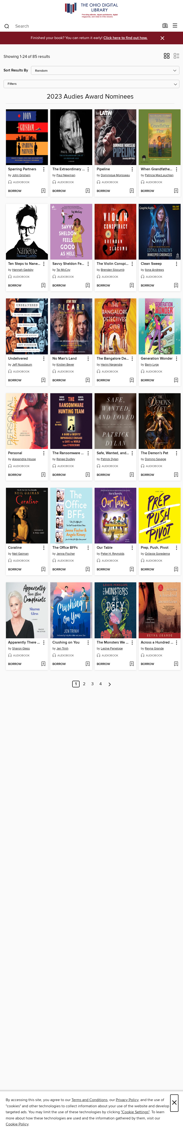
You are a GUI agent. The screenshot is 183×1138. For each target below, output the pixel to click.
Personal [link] (15, 453)
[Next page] (109, 684)
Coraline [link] (15, 548)
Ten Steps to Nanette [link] (24, 264)
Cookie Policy (17, 1124)
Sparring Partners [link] (22, 169)
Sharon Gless (21, 648)
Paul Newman (65, 175)
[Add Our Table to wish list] (132, 570)
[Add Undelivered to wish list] (43, 381)
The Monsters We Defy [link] (113, 642)
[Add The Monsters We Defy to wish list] (132, 664)
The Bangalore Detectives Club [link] (113, 359)
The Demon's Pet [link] (154, 453)
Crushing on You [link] (66, 642)
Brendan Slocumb (112, 270)
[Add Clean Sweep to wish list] (176, 286)
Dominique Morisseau (115, 175)
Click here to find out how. (125, 37)
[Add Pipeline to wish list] (132, 191)
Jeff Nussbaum (22, 365)
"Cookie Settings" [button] (135, 1112)
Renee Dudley (65, 459)
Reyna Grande (154, 648)
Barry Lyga (152, 365)
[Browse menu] (175, 26)
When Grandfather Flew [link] (157, 169)
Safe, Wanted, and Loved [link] (113, 453)
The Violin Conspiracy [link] (113, 264)
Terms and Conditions (89, 1100)
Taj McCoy (63, 270)
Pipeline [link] (103, 169)
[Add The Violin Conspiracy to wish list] (132, 286)
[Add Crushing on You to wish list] (88, 664)
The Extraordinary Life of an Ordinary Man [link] (69, 169)
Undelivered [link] (18, 359)
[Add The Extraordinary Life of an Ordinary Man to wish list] (88, 191)
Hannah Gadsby (22, 270)
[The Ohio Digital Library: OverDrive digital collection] (91, 10)
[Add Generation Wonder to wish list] (176, 381)
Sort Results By (16, 70)
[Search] (7, 26)
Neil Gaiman (20, 554)
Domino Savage (155, 459)
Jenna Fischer (65, 554)
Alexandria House (24, 459)
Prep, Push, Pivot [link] (154, 548)
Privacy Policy (127, 1100)
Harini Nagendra (111, 365)
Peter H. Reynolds (112, 554)
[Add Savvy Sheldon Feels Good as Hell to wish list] (88, 286)
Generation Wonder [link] (157, 359)
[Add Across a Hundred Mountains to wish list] (176, 664)
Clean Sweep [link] (151, 264)
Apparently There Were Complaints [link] (24, 642)
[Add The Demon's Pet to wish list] (176, 475)
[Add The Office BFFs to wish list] (88, 570)
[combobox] (81, 26)
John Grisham (21, 175)
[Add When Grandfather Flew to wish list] (176, 191)
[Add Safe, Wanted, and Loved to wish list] (132, 475)
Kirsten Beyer (65, 365)
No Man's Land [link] (64, 359)
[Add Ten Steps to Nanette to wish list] (43, 286)
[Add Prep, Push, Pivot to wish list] (176, 570)
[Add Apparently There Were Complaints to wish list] (43, 664)
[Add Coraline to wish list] (43, 570)
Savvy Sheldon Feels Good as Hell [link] (69, 264)
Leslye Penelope (112, 648)
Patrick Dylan (109, 459)
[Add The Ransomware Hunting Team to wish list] (88, 475)
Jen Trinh (62, 648)
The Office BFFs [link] (65, 548)
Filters (12, 84)
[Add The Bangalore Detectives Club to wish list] (132, 381)
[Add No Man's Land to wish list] (88, 381)
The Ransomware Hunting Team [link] (69, 453)
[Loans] (165, 26)
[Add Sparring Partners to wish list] (43, 191)
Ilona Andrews (154, 270)
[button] (167, 57)
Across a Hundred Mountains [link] (157, 642)
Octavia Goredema (157, 554)
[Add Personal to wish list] (43, 475)
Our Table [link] (104, 548)
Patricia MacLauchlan (159, 175)
